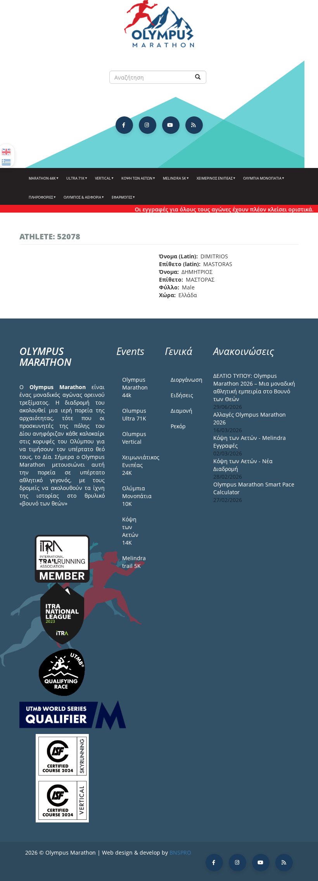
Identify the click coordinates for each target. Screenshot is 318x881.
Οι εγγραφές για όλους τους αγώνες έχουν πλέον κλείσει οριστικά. (216, 209)
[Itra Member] (62, 558)
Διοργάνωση (186, 379)
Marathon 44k (40, 181)
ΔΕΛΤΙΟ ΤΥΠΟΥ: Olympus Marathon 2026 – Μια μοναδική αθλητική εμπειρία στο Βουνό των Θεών (254, 387)
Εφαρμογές (120, 200)
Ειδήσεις (182, 395)
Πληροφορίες (39, 200)
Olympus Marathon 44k (135, 387)
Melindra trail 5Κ (134, 561)
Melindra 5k (172, 181)
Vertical (101, 181)
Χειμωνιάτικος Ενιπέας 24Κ (137, 464)
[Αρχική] (159, 27)
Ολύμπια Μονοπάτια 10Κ (137, 496)
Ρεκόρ (178, 426)
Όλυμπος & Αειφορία (80, 200)
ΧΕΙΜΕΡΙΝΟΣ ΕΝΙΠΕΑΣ (213, 181)
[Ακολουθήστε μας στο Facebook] (124, 125)
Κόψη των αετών (135, 181)
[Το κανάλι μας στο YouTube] (171, 125)
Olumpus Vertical (134, 437)
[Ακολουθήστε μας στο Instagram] (147, 125)
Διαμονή (181, 410)
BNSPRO (180, 852)
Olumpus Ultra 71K (134, 414)
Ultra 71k (74, 181)
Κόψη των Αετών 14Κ (130, 531)
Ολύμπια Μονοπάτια (261, 181)
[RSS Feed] (194, 125)
